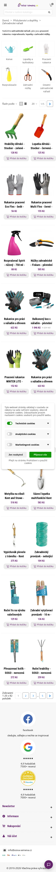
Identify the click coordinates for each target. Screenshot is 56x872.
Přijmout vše (40, 454)
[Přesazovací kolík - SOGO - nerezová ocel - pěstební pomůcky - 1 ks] (14, 651)
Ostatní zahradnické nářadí (46, 88)
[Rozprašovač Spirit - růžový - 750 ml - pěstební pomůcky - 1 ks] (14, 243)
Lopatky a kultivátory (28, 61)
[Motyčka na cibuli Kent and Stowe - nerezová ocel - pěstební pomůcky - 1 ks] (14, 476)
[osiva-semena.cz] (28, 5)
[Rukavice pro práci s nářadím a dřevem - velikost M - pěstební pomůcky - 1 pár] (41, 359)
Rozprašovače (9, 84)
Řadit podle (8, 103)
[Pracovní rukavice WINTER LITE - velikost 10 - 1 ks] (14, 359)
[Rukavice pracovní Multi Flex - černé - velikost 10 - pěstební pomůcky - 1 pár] (41, 185)
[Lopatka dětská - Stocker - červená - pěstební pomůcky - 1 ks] (41, 126)
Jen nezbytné (16, 454)
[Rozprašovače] (9, 74)
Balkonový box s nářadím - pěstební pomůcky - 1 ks (41, 323)
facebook (28, 730)
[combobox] (25, 12)
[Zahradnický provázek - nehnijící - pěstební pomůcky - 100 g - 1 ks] (41, 534)
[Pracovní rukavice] (46, 49)
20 (33, 103)
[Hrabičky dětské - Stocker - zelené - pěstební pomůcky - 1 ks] (14, 126)
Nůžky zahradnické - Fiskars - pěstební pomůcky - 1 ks (41, 265)
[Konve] (9, 49)
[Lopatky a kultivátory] (28, 49)
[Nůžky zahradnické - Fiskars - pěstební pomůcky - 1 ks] (41, 243)
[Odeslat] (49, 12)
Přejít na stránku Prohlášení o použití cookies (28, 462)
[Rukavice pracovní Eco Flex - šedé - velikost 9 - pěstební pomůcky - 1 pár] (14, 185)
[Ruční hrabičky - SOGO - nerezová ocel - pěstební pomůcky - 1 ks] (41, 651)
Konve (9, 59)
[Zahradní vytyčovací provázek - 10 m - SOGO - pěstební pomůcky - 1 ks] (41, 593)
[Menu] (5, 5)
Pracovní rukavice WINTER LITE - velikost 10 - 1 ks (15, 381)
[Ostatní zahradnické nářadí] (46, 74)
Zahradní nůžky (28, 86)
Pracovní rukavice (46, 61)
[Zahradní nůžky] (28, 74)
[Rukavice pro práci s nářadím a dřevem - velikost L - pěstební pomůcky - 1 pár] (14, 301)
